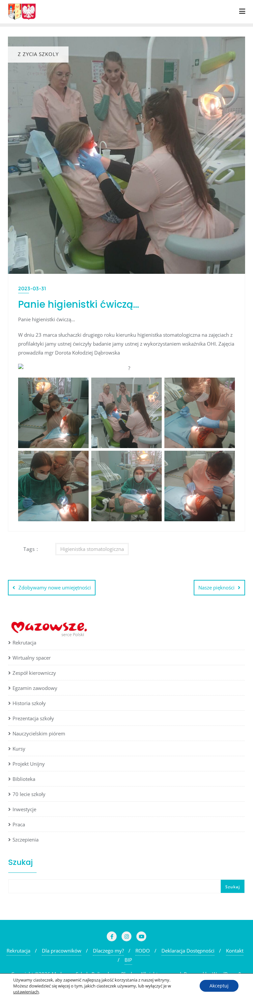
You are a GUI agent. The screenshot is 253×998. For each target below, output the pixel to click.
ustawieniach (26, 992)
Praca (19, 824)
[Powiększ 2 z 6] (153, 386)
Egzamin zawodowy (35, 688)
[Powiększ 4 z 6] (80, 459)
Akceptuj (219, 986)
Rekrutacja (24, 642)
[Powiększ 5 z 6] (153, 459)
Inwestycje (24, 809)
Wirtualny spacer (32, 657)
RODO (142, 950)
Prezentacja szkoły (33, 718)
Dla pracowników (61, 950)
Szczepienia (26, 839)
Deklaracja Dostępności (187, 950)
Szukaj (20, 862)
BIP (128, 959)
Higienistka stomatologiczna (92, 549)
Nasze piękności (216, 587)
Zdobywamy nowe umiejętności (54, 587)
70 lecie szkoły (29, 794)
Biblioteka (24, 779)
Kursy (19, 748)
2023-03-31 (32, 288)
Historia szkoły (29, 703)
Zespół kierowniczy (34, 673)
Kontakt (234, 950)
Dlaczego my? (108, 950)
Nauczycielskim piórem (39, 733)
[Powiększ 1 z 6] (80, 386)
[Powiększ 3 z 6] (226, 386)
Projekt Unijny (29, 763)
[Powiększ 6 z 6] (226, 459)
